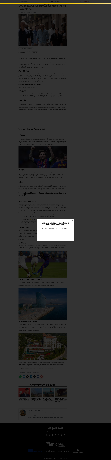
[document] (55, 230)
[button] (72, 220)
